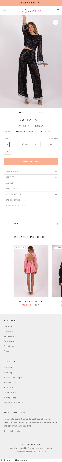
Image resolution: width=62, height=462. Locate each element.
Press (6, 351)
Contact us (9, 331)
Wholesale (9, 336)
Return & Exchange (13, 377)
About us (8, 326)
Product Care (10, 382)
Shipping (8, 372)
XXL (7, 151)
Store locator (10, 346)
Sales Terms (9, 387)
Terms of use (10, 392)
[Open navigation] (4, 11)
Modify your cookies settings (13, 460)
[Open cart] (58, 10)
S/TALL (25, 144)
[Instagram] (12, 431)
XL (51, 144)
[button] (31, 171)
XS (6, 144)
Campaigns (9, 341)
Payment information (13, 402)
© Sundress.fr (31, 444)
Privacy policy (10, 397)
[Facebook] (5, 431)
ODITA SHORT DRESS (31, 302)
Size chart (53, 138)
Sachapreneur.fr (35, 448)
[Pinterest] (18, 431)
